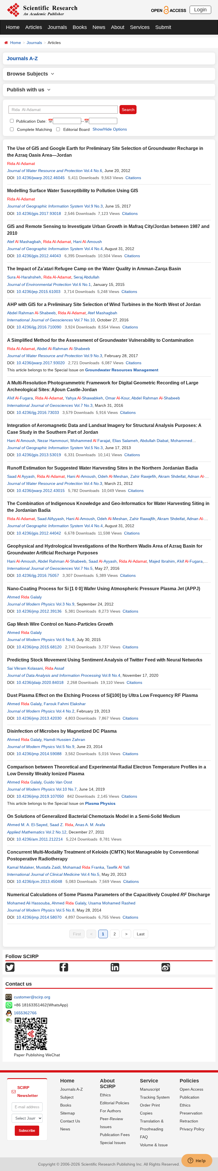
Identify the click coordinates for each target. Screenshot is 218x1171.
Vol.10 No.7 (66, 789)
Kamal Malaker (20, 867)
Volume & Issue (154, 1145)
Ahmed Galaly (24, 597)
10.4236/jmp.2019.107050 (40, 796)
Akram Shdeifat (172, 476)
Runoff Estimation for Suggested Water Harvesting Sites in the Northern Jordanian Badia (102, 468)
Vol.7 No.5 (83, 568)
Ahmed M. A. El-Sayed (27, 824)
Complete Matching (34, 129)
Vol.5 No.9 (65, 746)
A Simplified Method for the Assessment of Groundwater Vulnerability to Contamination (100, 340)
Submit (163, 27)
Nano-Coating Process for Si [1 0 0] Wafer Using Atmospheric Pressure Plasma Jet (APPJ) (103, 588)
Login (200, 9)
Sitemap (67, 1113)
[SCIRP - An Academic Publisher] (42, 9)
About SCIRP (108, 1083)
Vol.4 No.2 (65, 711)
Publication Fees (115, 1134)
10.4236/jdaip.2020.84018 (40, 682)
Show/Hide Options (110, 129)
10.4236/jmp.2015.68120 (39, 647)
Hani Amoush (21, 440)
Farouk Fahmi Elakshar (65, 703)
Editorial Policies (114, 1103)
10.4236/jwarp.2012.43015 (40, 490)
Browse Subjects (29, 74)
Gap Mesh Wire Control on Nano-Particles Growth (60, 624)
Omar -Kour (117, 398)
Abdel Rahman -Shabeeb (31, 313)
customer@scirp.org (32, 997)
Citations (133, 177)
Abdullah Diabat (154, 440)
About (117, 27)
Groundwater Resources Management (121, 370)
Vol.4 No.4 (93, 248)
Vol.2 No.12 (56, 832)
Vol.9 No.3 (93, 206)
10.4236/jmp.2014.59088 (39, 753)
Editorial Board (76, 129)
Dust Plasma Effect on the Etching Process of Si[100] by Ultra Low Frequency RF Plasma (102, 695)
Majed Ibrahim (162, 561)
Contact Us (70, 1121)
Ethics (105, 1095)
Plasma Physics (100, 803)
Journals (57, 27)
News (99, 27)
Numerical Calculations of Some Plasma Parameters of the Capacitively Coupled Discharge (108, 894)
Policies (189, 1081)
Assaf (54, 668)
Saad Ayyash (21, 476)
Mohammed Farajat (90, 440)
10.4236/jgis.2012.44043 (38, 256)
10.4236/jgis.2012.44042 (38, 533)
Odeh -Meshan (113, 476)
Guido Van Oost (58, 782)
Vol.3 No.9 (65, 604)
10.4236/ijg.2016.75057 (37, 575)
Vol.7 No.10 (84, 320)
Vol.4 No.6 (93, 170)
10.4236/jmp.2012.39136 (39, 611)
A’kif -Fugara (20, 398)
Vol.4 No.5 (90, 874)
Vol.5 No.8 (65, 910)
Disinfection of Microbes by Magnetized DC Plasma (62, 731)
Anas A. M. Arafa (90, 824)
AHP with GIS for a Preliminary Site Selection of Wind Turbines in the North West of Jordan (104, 304)
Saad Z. (61, 824)
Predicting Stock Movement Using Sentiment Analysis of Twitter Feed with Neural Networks (104, 659)
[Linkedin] (115, 967)
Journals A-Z (71, 1089)
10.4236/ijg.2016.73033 (37, 412)
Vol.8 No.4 (111, 675)
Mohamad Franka (83, 867)
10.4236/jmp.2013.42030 (39, 718)
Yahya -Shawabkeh (84, 398)
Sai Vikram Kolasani (25, 668)
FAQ (144, 1137)
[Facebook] (64, 967)
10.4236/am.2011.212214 (39, 839)
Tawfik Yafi (117, 867)
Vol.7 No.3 (83, 405)
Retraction (189, 1121)
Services (140, 27)
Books (80, 27)
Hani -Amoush (87, 241)
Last (140, 934)
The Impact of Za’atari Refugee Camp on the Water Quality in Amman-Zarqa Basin (94, 268)
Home (13, 27)
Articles (33, 27)
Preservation (191, 1113)
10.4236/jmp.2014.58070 (39, 917)
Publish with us (27, 90)
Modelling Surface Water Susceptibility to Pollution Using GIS (72, 190)
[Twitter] (9, 967)
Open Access (191, 1089)
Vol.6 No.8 (65, 639)
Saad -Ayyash (103, 561)
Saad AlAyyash (50, 518)
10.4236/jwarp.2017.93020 (40, 363)
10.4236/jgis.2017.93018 (38, 213)
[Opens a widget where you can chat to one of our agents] (196, 1161)
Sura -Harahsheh (24, 277)
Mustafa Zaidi (48, 867)
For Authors (110, 1111)
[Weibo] (166, 967)
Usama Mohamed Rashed (111, 903)
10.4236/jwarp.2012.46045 (40, 177)
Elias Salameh (125, 440)
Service (149, 1081)
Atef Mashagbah (24, 241)
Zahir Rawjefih (143, 476)
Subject (67, 1097)
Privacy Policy (192, 1129)
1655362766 (25, 1013)
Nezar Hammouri (52, 440)
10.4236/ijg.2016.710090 (38, 327)
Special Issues (113, 1142)
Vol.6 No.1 (81, 284)
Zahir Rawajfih (142, 518)
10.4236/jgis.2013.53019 (38, 455)
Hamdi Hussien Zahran (64, 739)
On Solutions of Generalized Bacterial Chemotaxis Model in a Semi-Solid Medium (93, 816)
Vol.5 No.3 (93, 447)
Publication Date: (31, 121)
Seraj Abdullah (86, 277)
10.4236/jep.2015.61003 (38, 291)
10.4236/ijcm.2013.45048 (39, 881)
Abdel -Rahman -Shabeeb (63, 348)
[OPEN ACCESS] (168, 9)
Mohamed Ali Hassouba (28, 903)
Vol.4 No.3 (93, 483)
